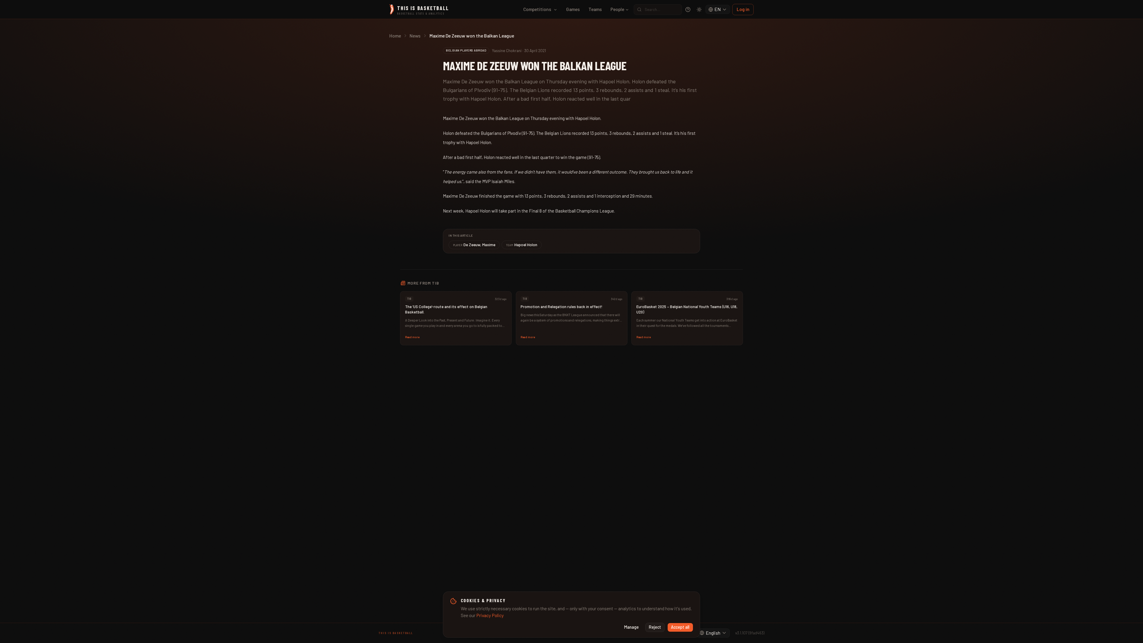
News (415, 35)
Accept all (680, 627)
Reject (655, 627)
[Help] (688, 9)
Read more (412, 337)
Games (573, 9)
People (617, 9)
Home (395, 35)
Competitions (537, 9)
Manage (631, 627)
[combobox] (717, 9)
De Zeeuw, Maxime (474, 244)
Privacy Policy (490, 615)
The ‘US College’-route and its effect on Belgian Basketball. (446, 309)
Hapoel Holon (522, 244)
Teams (595, 9)
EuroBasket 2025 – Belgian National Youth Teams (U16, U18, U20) (686, 309)
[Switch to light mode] (699, 9)
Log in (743, 9)
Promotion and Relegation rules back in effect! (561, 306)
